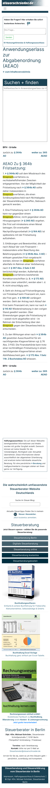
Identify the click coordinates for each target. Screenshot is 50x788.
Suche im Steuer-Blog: (25, 500)
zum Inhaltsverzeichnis (17, 71)
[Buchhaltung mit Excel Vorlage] (21, 632)
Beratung (37, 463)
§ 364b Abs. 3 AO (35, 254)
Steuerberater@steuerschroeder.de (25, 751)
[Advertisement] (25, 117)
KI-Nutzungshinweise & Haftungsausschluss (24, 43)
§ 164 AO (36, 231)
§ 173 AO (38, 278)
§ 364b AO (13, 173)
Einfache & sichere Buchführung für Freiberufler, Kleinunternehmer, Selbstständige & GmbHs (25, 606)
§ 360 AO (29, 220)
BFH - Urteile (9, 147)
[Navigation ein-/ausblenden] (5, 8)
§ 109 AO (25, 297)
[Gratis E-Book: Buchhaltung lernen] (19, 686)
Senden (9, 37)
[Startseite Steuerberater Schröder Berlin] (25, 3)
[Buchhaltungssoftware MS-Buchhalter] (21, 582)
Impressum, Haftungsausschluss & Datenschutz (24, 776)
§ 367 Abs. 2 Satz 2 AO (23, 268)
